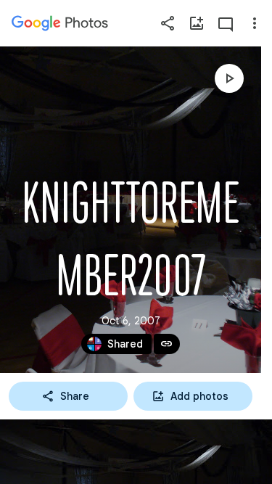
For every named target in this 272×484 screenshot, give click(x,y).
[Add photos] (196, 23)
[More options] (254, 23)
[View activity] (225, 23)
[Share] (167, 23)
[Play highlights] (229, 78)
